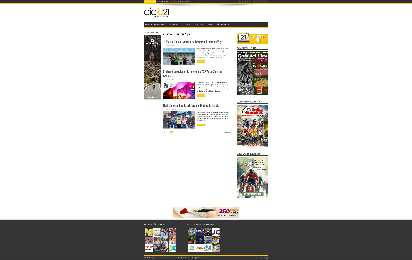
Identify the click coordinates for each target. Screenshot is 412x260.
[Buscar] (266, 1)
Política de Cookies (189, 258)
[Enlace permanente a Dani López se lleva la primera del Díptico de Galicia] (179, 128)
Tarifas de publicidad (202, 258)
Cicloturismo (199, 24)
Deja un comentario (178, 45)
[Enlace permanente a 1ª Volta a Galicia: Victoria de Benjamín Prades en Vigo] (179, 64)
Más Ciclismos (222, 24)
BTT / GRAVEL (186, 24)
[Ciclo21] (157, 16)
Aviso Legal (178, 258)
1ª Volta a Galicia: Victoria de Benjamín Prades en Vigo (192, 42)
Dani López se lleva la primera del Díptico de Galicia (191, 105)
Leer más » (201, 61)
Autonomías (173, 24)
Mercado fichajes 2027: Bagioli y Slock (168, 1)
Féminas (211, 24)
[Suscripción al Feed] (229, 33)
